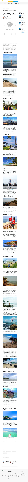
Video (18, 3)
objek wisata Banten (5, 46)
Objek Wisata (6, 3)
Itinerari (16, 3)
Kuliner (3, 3)
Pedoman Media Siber (23, 475)
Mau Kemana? (15, 1)
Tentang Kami (22, 473)
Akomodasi (9, 3)
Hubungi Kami (22, 474)
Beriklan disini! (11, 1)
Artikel (14, 3)
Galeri (11, 3)
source (12, 68)
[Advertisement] (15, 40)
